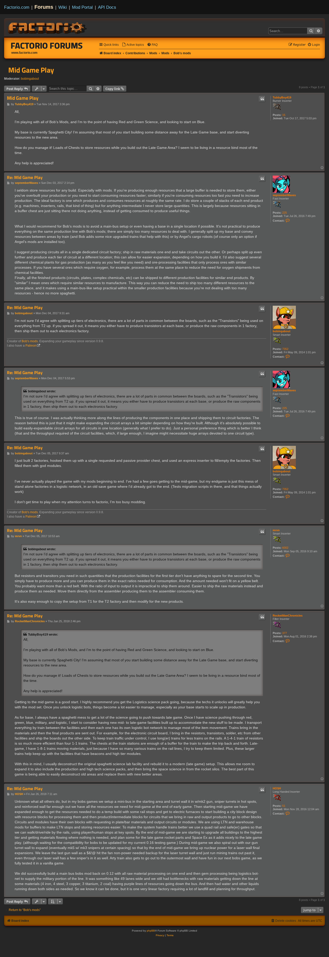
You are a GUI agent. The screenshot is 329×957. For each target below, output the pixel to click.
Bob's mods (30, 341)
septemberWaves (284, 195)
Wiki (62, 7)
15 (283, 114)
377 (284, 633)
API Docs (107, 7)
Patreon (30, 345)
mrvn (276, 530)
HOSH (277, 788)
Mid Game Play (31, 70)
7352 (285, 348)
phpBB (151, 930)
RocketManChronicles (288, 615)
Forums (43, 7)
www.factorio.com (24, 53)
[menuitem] (133, 44)
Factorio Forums (47, 45)
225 (284, 212)
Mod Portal (82, 7)
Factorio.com (16, 7)
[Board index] (47, 27)
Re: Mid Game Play (25, 177)
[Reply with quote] (262, 99)
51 (283, 805)
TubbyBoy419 (282, 97)
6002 (285, 547)
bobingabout (30, 78)
